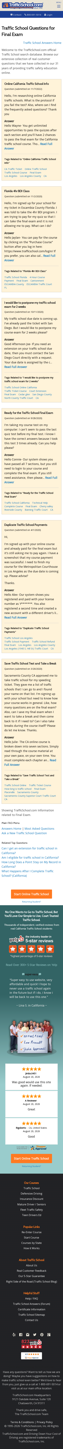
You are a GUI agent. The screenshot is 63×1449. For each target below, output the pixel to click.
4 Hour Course (37, 277)
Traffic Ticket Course (15, 391)
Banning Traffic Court (36, 509)
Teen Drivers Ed (31, 1215)
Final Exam (35, 172)
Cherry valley (46, 506)
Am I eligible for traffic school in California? (30, 857)
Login (49, 14)
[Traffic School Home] (22, 5)
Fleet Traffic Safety (31, 1209)
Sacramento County (27, 792)
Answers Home (12, 828)
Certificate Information (31, 1309)
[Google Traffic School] (48, 1335)
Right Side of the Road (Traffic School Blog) (31, 1281)
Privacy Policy (45, 1422)
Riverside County (13, 509)
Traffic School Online (15, 785)
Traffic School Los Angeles (18, 638)
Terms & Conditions (22, 1422)
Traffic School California (17, 502)
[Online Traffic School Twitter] (34, 1335)
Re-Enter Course (32, 1232)
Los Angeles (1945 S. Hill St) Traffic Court (26, 648)
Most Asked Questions (39, 828)
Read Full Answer (15, 367)
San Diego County (42, 394)
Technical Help (40, 502)
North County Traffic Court (18, 397)
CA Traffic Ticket (13, 169)
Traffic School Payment (16, 641)
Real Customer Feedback (31, 1270)
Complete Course (13, 506)
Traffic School (31, 1188)
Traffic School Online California (20, 387)
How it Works (32, 1248)
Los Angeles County (30, 175)
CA (45, 175)
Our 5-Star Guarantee (31, 1276)
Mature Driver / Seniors (31, 1204)
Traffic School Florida (15, 277)
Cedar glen (24, 394)
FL (5, 287)
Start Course (31, 1237)
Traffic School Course (15, 172)
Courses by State (31, 1243)
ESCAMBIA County (14, 284)
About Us (31, 1265)
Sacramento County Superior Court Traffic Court (30, 795)
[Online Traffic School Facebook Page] (20, 1335)
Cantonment (37, 280)
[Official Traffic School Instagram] (27, 1335)
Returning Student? (31, 901)
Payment (9, 280)
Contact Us (31, 1320)
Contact (17, 14)
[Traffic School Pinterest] (41, 1335)
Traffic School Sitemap (31, 1314)
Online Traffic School (36, 169)
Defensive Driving (31, 1193)
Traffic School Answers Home (42, 43)
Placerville (9, 792)
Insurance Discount (31, 1199)
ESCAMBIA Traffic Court (39, 284)
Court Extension (37, 391)
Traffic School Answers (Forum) (31, 1304)
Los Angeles (10, 175)
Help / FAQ (31, 1298)
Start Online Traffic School (31, 894)
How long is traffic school (18, 788)
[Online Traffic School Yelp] (14, 1335)
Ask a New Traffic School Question (24, 833)
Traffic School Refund (43, 641)
